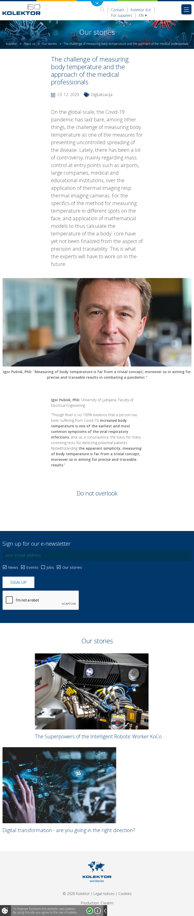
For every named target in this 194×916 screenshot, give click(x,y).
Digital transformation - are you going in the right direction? (69, 830)
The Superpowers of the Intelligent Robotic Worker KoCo (98, 736)
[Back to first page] (21, 9)
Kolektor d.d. (141, 9)
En (141, 15)
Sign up (18, 582)
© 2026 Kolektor (76, 893)
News (13, 567)
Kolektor (11, 44)
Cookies (125, 893)
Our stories (49, 44)
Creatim (107, 903)
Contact (117, 9)
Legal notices (104, 893)
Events (32, 567)
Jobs (50, 567)
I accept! (89, 910)
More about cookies (97, 910)
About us (29, 44)
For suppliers (121, 15)
